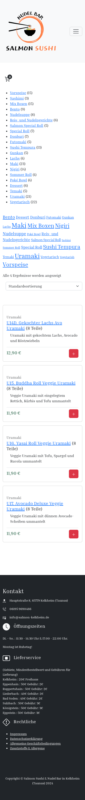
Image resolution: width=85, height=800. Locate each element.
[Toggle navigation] (76, 31)
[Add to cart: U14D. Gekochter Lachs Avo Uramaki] (73, 353)
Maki (19, 225)
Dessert (22, 217)
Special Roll (31, 247)
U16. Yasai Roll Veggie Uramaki (39, 443)
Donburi (37, 217)
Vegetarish (67, 257)
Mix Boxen (40, 225)
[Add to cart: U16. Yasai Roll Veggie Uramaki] (73, 474)
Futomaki (53, 217)
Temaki (8, 257)
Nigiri (62, 225)
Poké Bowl (34, 234)
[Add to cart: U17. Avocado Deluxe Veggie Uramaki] (73, 534)
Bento (9, 217)
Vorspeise (15, 264)
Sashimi (66, 240)
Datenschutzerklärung (26, 738)
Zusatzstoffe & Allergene (27, 748)
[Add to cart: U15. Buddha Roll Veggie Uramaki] (73, 413)
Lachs (7, 226)
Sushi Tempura (61, 246)
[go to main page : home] (31, 31)
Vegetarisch (50, 257)
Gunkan (68, 217)
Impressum (18, 734)
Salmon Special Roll (46, 240)
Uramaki (27, 256)
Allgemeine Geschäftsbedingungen (35, 743)
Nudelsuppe (14, 233)
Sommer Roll (11, 247)
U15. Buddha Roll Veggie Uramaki (41, 382)
